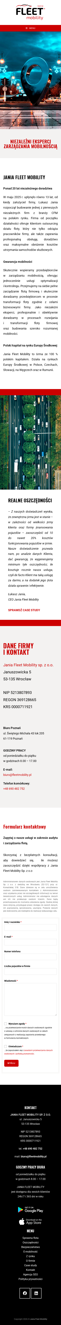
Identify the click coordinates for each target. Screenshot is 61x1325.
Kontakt (30, 1269)
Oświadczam (15, 1046)
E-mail (8, 936)
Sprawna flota (30, 1237)
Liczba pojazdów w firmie (17, 966)
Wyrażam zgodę (17, 1023)
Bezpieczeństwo (30, 1247)
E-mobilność (30, 1251)
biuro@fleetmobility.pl (17, 774)
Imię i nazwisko (12, 922)
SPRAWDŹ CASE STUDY (24, 610)
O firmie (30, 1260)
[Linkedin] (36, 1293)
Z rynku (30, 1256)
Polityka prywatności (30, 1279)
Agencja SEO (30, 1274)
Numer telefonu (12, 951)
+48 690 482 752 (14, 788)
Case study (30, 1265)
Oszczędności (31, 1242)
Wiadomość (11, 981)
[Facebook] (25, 1293)
